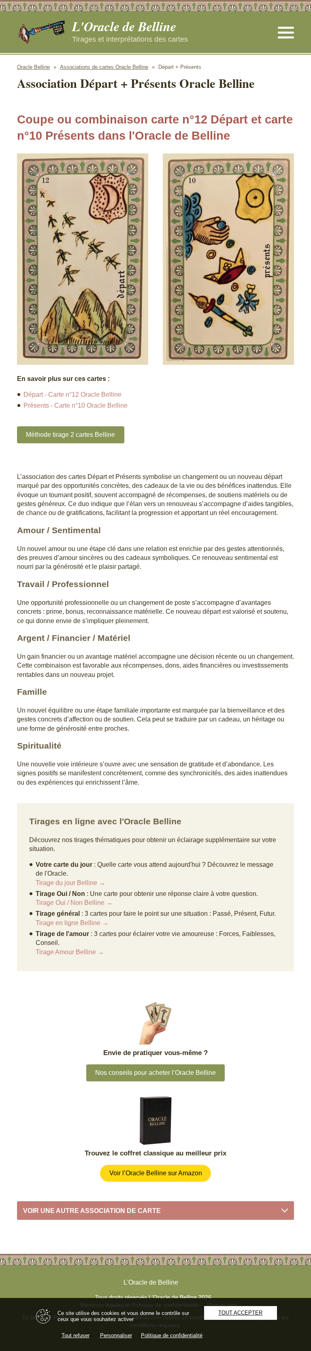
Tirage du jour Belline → (70, 882)
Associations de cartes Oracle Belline (104, 67)
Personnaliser (116, 1335)
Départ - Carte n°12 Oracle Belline (72, 394)
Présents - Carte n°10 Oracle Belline (75, 405)
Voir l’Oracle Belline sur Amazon (155, 1173)
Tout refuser (75, 1335)
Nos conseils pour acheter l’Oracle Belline (155, 1072)
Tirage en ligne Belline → (72, 922)
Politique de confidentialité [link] (171, 1335)
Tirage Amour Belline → (70, 952)
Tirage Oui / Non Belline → (74, 902)
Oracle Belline (33, 67)
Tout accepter (240, 1313)
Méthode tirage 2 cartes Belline (70, 434)
